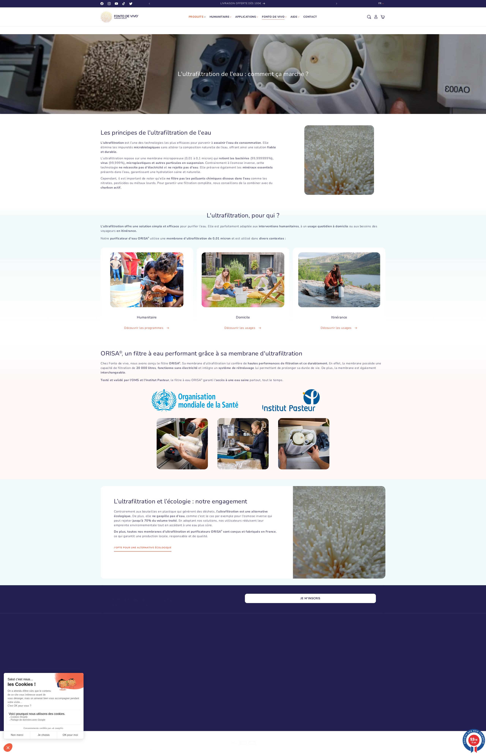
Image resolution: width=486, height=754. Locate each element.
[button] (369, 16)
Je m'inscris (310, 598)
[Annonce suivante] (336, 3)
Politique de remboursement (193, 749)
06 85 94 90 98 (330, 670)
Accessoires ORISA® (187, 680)
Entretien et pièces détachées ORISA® (198, 674)
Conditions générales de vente (333, 749)
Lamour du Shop (165, 750)
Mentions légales (362, 749)
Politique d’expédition (284, 749)
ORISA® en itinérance (188, 660)
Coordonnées (307, 749)
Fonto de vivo (255, 674)
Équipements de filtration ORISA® (196, 667)
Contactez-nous (340, 649)
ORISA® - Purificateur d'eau (192, 647)
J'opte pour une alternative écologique (142, 547)
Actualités (253, 653)
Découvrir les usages (240, 328)
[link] (148, 704)
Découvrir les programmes (144, 328)
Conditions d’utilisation (257, 749)
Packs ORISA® (183, 653)
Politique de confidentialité (226, 749)
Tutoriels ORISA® (258, 647)
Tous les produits (185, 687)
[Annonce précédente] (149, 3)
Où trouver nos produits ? (263, 667)
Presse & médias (257, 660)
